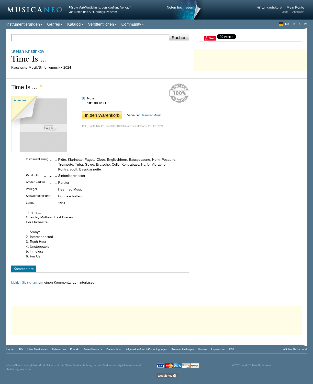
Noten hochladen (180, 7)
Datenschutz (114, 349)
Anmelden (298, 11)
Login (285, 11)
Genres (53, 24)
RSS (231, 349)
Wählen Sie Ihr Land (295, 349)
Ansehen (20, 100)
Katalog (74, 24)
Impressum (217, 349)
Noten (91, 98)
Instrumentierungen (23, 24)
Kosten (202, 349)
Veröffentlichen (101, 24)
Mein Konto (295, 7)
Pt (305, 24)
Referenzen (59, 349)
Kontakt (74, 349)
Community (131, 24)
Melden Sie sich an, (24, 282)
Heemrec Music (151, 115)
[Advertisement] (250, 58)
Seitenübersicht (93, 349)
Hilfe (20, 349)
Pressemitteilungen (182, 349)
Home (9, 349)
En (293, 24)
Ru (300, 24)
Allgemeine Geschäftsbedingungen (146, 349)
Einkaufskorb (272, 7)
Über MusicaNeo (37, 349)
